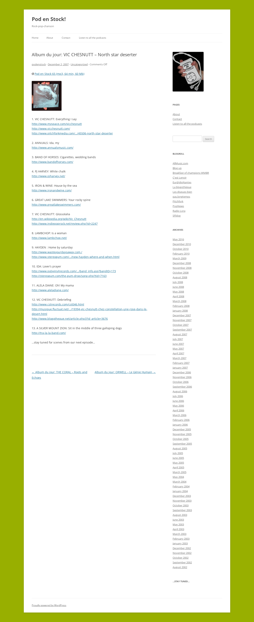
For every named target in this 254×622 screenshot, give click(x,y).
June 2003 (178, 519)
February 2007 (181, 363)
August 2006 (180, 391)
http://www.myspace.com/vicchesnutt (57, 124)
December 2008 (182, 263)
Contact (66, 37)
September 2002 (182, 562)
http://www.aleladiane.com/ (50, 290)
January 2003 (180, 543)
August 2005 (180, 448)
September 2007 (182, 329)
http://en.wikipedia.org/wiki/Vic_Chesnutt (59, 219)
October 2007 (181, 325)
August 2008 (180, 277)
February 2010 (181, 253)
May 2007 (178, 348)
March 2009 (179, 258)
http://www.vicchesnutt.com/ (51, 128)
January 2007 (180, 367)
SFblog (177, 215)
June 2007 (178, 344)
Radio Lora (179, 211)
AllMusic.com (180, 163)
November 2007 (182, 320)
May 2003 (178, 524)
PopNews (178, 206)
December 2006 (182, 372)
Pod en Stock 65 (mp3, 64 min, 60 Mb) (59, 74)
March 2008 (179, 301)
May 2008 (178, 291)
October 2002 (181, 557)
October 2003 (181, 505)
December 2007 (182, 315)
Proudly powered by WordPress (49, 605)
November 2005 (182, 434)
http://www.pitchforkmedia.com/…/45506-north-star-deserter (72, 133)
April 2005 (178, 467)
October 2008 (181, 272)
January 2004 (180, 491)
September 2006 (182, 386)
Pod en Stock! (49, 19)
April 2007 (178, 353)
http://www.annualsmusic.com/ (52, 147)
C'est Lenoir (180, 177)
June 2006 (178, 401)
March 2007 (179, 358)
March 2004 (179, 481)
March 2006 (179, 415)
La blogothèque (182, 187)
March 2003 (179, 534)
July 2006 (178, 396)
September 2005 (182, 443)
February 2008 (181, 306)
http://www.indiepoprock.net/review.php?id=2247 (65, 223)
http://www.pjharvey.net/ (48, 176)
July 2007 (178, 339)
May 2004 (178, 477)
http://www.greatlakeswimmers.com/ (56, 204)
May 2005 (178, 462)
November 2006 (182, 377)
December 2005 (182, 429)
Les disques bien (182, 192)
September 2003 (182, 510)
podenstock (39, 64)
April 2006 (178, 410)
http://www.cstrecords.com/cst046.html (58, 304)
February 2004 (181, 486)
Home (35, 37)
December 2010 (182, 244)
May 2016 (178, 239)
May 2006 (178, 405)
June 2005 (178, 458)
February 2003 (181, 538)
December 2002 (182, 548)
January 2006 (180, 424)
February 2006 (181, 420)
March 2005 (179, 472)
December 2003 (182, 496)
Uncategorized (79, 64)
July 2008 (178, 282)
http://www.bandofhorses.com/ (52, 162)
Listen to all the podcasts (92, 37)
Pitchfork (178, 201)
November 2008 (182, 268)
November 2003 (182, 500)
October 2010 (181, 249)
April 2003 (178, 529)
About (49, 37)
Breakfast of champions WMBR (191, 173)
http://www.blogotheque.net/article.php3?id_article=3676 (70, 319)
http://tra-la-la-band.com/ (49, 333)
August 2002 (180, 567)
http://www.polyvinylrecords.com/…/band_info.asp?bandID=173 (74, 271)
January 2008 (180, 310)
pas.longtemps (181, 196)
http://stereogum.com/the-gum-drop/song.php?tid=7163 (69, 276)
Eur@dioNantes (182, 182)
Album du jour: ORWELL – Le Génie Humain (125, 372)
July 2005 (178, 453)
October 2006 (181, 382)
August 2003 (180, 515)
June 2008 (178, 287)
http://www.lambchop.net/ (49, 238)
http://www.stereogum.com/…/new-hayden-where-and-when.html (75, 257)
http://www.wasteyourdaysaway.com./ (57, 252)
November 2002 (182, 553)
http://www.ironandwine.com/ (52, 190)
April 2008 (178, 296)
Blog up (177, 168)
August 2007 (180, 334)
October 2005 (181, 439)
